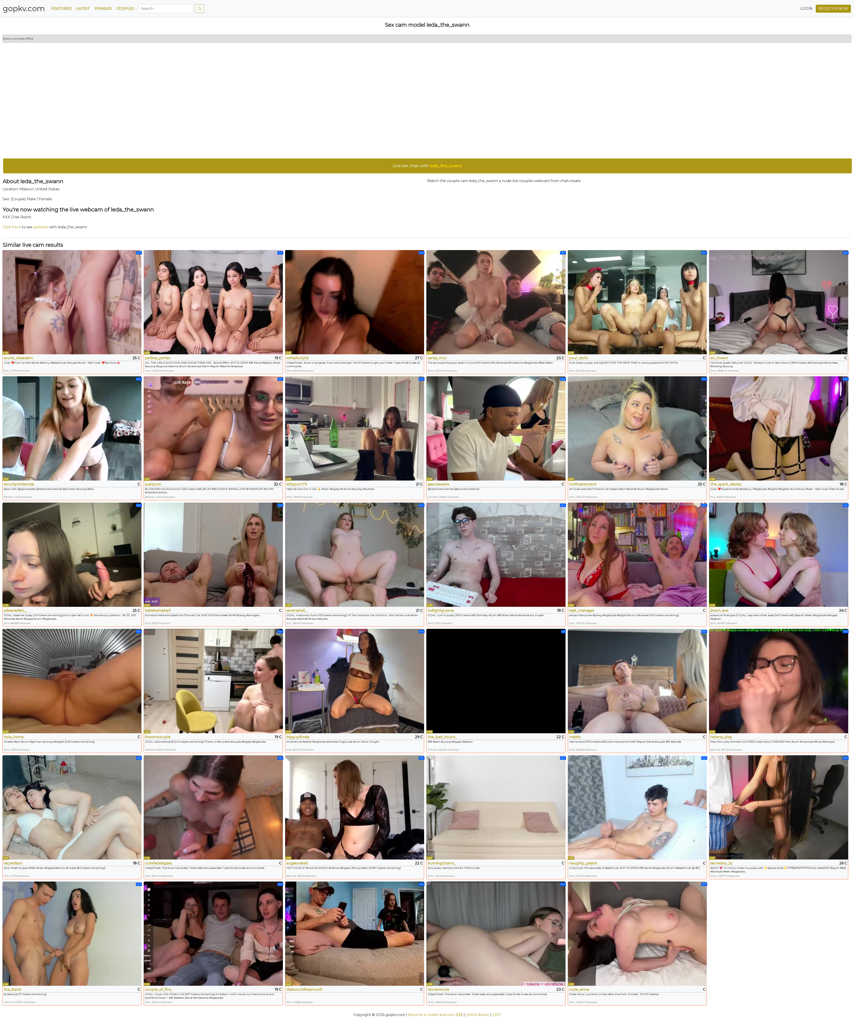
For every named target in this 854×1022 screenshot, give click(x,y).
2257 (496, 1015)
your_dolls (578, 358)
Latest (83, 8)
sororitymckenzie (19, 484)
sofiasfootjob (297, 358)
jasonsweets (438, 484)
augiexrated (297, 863)
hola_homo (14, 737)
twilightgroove (441, 610)
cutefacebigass (158, 863)
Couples (125, 8)
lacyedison (13, 863)
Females (103, 8)
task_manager (582, 610)
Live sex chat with (427, 165)
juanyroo (153, 484)
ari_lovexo (719, 358)
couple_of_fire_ (159, 989)
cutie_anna (579, 989)
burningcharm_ (442, 863)
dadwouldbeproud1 (304, 989)
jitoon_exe (719, 610)
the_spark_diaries (725, 484)
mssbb (575, 737)
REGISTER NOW (833, 8)
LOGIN (806, 8)
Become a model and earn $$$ (435, 1015)
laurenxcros (438, 989)
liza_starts (12, 989)
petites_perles (157, 358)
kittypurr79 (296, 484)
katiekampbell (158, 610)
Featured (61, 8)
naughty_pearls (583, 863)
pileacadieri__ (15, 610)
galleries (40, 227)
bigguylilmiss (297, 737)
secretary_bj (721, 863)
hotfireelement (583, 484)
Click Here (12, 227)
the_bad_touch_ (442, 737)
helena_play (721, 737)
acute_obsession (18, 358)
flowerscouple (158, 737)
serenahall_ (296, 610)
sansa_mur (437, 358)
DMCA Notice (477, 1015)
